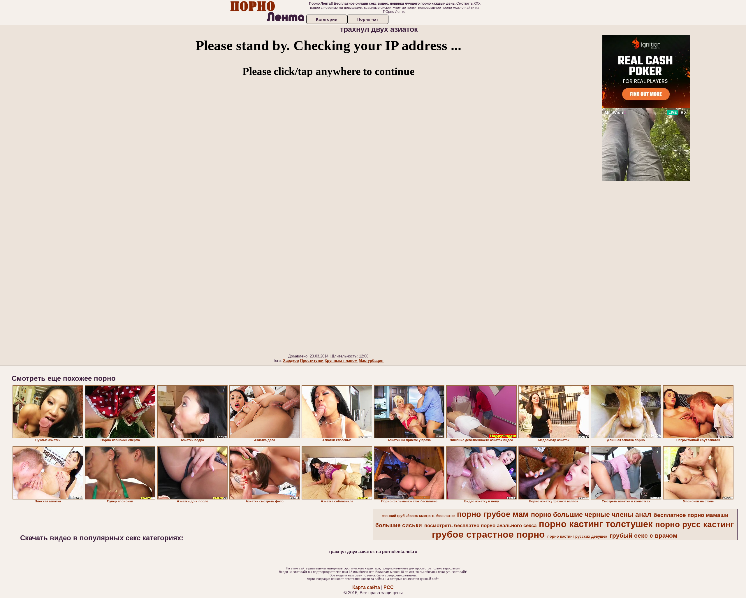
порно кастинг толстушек (596, 524)
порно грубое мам (493, 514)
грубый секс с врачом (644, 535)
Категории (326, 19)
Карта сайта (366, 587)
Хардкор (291, 360)
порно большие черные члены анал (591, 514)
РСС (388, 587)
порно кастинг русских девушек (577, 536)
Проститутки (311, 360)
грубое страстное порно (488, 534)
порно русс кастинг (694, 524)
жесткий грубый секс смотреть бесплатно (418, 516)
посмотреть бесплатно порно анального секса (480, 525)
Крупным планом (341, 360)
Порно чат (367, 19)
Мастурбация (371, 360)
